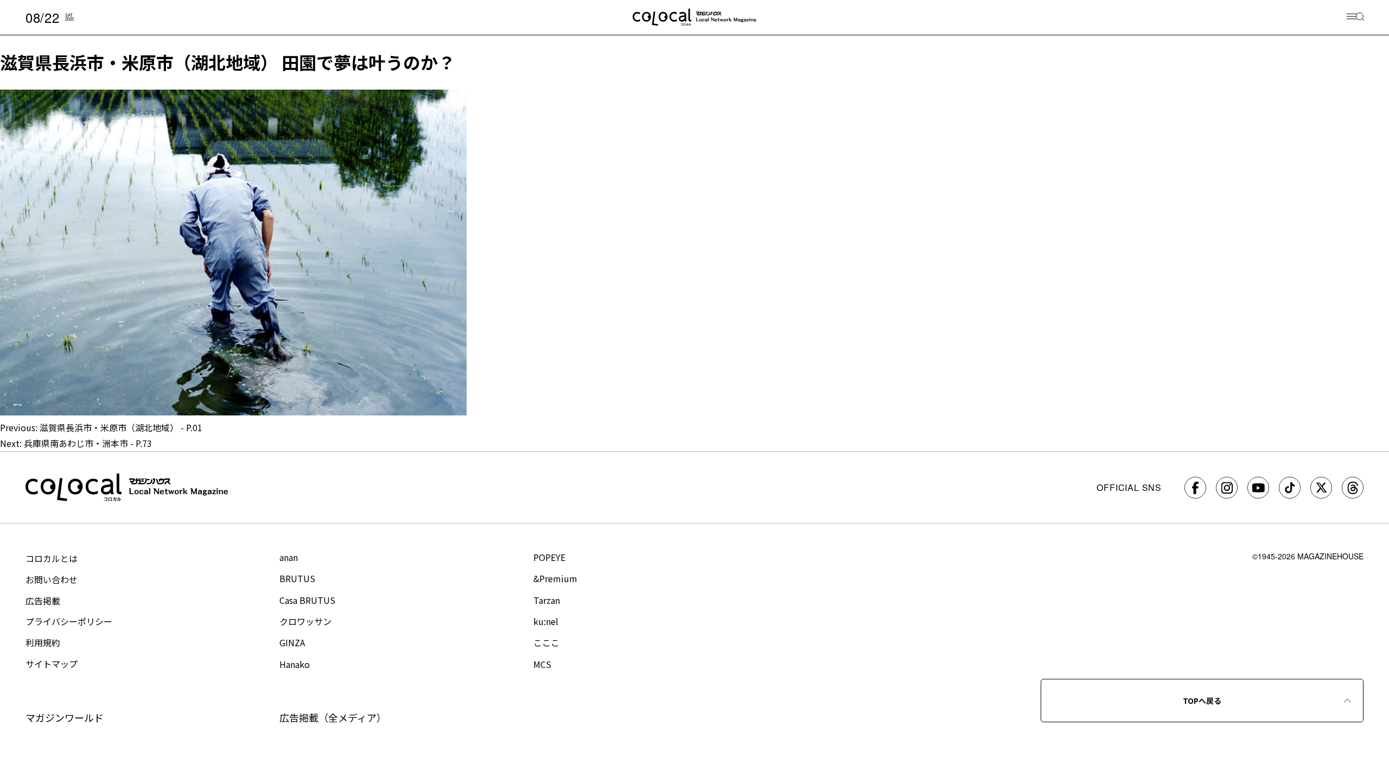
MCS (542, 664)
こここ (546, 642)
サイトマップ (52, 663)
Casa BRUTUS (307, 600)
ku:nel (545, 621)
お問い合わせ (52, 579)
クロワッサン (305, 621)
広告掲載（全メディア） (332, 717)
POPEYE (549, 557)
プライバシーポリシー (69, 621)
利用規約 (43, 642)
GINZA (292, 642)
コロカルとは (52, 558)
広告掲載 (43, 600)
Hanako (294, 664)
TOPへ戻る (1202, 700)
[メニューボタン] (1356, 18)
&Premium (555, 578)
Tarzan (546, 600)
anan (288, 557)
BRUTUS (297, 578)
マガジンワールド (65, 717)
